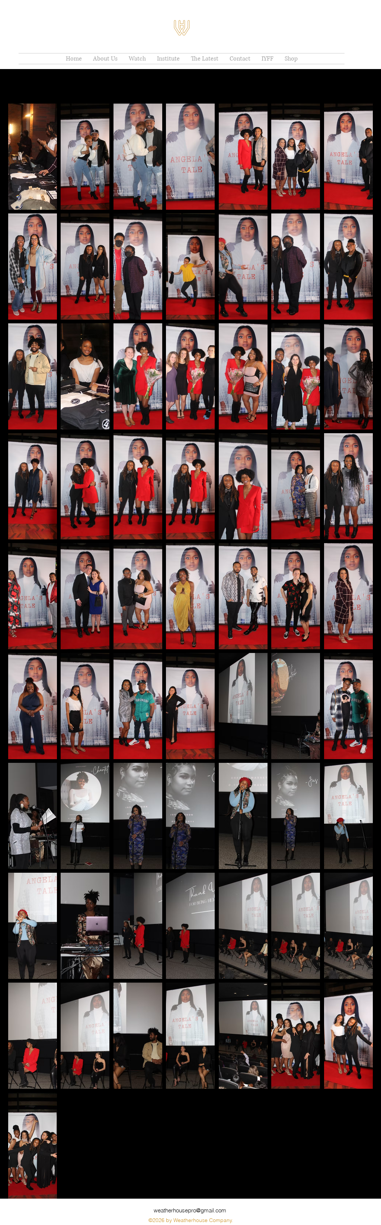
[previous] (22, 655)
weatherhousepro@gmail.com (190, 1210)
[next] (359, 655)
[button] (32, 157)
